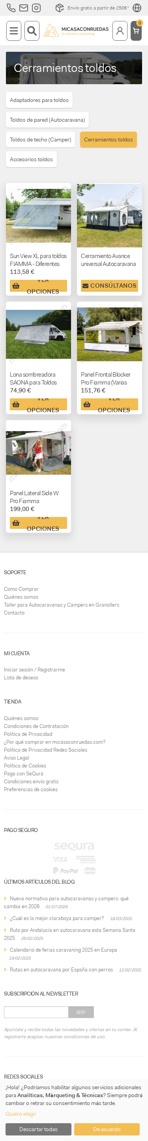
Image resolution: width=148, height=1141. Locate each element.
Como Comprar (21, 589)
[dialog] (74, 1110)
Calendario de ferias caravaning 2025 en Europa (63, 950)
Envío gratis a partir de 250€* (98, 8)
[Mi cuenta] (119, 31)
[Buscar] (31, 31)
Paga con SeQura (23, 773)
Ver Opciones (43, 286)
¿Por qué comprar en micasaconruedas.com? (54, 742)
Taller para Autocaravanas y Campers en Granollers (61, 605)
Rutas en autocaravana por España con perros (61, 969)
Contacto (14, 612)
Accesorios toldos (31, 159)
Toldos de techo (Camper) (40, 139)
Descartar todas (38, 1129)
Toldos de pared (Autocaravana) (47, 119)
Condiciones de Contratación (36, 726)
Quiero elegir (21, 1113)
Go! (81, 1012)
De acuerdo (107, 1129)
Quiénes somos (21, 597)
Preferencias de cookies (31, 789)
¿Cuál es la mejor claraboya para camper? (57, 918)
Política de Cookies (25, 765)
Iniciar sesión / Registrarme (34, 669)
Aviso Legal (16, 757)
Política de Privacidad (28, 734)
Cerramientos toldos (108, 139)
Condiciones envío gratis (31, 781)
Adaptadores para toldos (39, 100)
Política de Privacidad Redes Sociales (45, 750)
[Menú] (13, 31)
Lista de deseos (21, 677)
